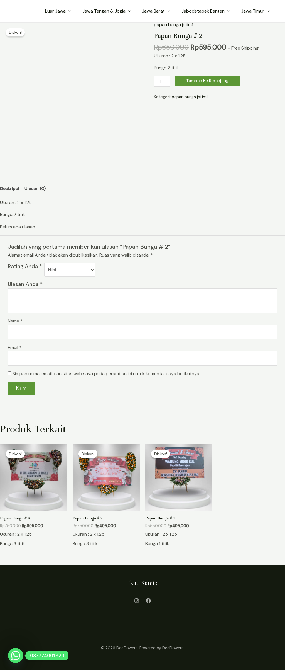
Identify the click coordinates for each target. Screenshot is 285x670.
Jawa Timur (252, 11)
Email (14, 347)
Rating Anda (25, 266)
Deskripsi (9, 188)
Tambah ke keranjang (207, 80)
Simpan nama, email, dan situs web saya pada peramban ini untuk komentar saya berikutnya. (106, 373)
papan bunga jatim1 (173, 25)
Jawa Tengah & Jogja (104, 11)
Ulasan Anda (25, 284)
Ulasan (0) (35, 188)
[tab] (9, 188)
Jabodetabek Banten (203, 11)
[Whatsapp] (15, 655)
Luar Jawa (55, 11)
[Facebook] (148, 600)
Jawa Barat (153, 11)
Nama (15, 321)
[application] (68, 11)
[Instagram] (136, 600)
